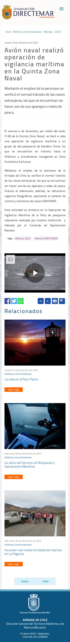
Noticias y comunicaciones (27, 31)
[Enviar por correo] (62, 301)
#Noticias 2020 (22, 238)
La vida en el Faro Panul (21, 379)
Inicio (8, 31)
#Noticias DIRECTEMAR (46, 238)
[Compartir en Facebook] (7, 300)
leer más (13, 390)
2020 (58, 31)
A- (48, 301)
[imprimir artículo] (55, 301)
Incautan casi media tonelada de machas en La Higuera (33, 552)
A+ (41, 301)
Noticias (48, 31)
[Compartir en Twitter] (14, 300)
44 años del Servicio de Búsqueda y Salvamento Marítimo (29, 464)
